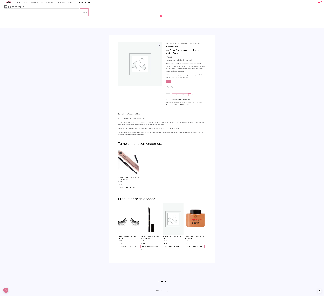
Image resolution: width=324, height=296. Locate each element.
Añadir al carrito (180, 94)
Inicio (167, 43)
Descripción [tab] (121, 114)
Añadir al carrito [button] (126, 246)
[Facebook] (162, 281)
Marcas (172, 43)
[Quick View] (121, 184)
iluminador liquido (197, 102)
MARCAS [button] (61, 2)
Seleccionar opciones (128, 187)
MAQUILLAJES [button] (50, 2)
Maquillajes (169, 46)
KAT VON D (169, 104)
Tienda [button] (70, 2)
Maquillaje (175, 104)
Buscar (14, 7)
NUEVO (19, 2)
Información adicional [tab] (133, 114)
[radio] (167, 87)
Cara (177, 102)
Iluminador (189, 102)
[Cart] (320, 291)
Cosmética (182, 102)
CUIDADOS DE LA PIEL (36, 2)
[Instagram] (158, 281)
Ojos (183, 104)
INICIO (25, 2)
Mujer (180, 104)
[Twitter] (165, 281)
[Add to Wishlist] (189, 94)
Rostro (187, 104)
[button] (55, 2)
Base (167, 84)
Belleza (173, 102)
